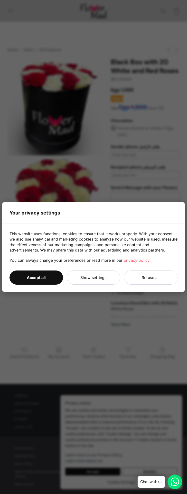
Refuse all (150, 277)
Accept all (36, 277)
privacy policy (137, 260)
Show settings (93, 277)
